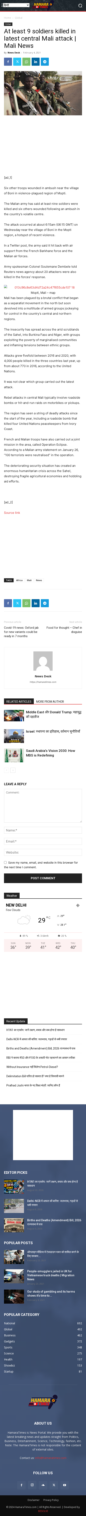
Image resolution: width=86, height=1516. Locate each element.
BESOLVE (43, 1511)
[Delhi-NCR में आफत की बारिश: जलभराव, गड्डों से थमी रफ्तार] (14, 1206)
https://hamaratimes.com (43, 682)
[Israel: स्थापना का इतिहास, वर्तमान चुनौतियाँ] (14, 736)
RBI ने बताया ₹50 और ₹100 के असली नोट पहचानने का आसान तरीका (40, 1057)
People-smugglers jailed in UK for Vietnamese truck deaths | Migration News (50, 1275)
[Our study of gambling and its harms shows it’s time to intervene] (14, 1297)
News (39, 580)
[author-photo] (43, 670)
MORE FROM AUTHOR (50, 701)
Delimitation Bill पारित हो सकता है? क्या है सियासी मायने (35, 1076)
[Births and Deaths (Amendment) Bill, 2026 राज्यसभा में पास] (14, 1225)
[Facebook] (8, 62)
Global (18, 17)
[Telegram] (45, 62)
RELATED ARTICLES (18, 701)
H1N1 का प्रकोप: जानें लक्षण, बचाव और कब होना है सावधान (35, 1030)
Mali (29, 580)
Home (7, 17)
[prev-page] (6, 770)
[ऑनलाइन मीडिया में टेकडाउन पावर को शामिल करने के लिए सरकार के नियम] (14, 1257)
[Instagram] (32, 1485)
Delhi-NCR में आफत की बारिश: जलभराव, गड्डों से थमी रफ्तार (36, 1039)
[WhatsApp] (26, 62)
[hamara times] (43, 5)
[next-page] (12, 770)
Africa (19, 580)
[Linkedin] (36, 62)
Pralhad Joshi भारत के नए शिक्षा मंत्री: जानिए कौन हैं (33, 1085)
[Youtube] (65, 1485)
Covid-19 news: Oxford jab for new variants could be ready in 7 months (21, 632)
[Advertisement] (43, 146)
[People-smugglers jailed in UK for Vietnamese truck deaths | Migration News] (14, 1276)
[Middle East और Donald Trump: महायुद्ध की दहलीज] (14, 715)
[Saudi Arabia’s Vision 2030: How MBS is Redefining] (14, 755)
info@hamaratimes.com (50, 1458)
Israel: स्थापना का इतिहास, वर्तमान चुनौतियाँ (53, 731)
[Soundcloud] (43, 1485)
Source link (12, 513)
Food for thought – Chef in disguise (64, 630)
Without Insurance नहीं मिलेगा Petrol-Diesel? (32, 1067)
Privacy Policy (51, 1500)
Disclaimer (34, 1500)
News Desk (14, 52)
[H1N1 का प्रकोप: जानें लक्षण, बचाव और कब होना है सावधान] (14, 1187)
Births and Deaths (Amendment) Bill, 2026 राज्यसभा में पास (40, 1048)
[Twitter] (17, 62)
